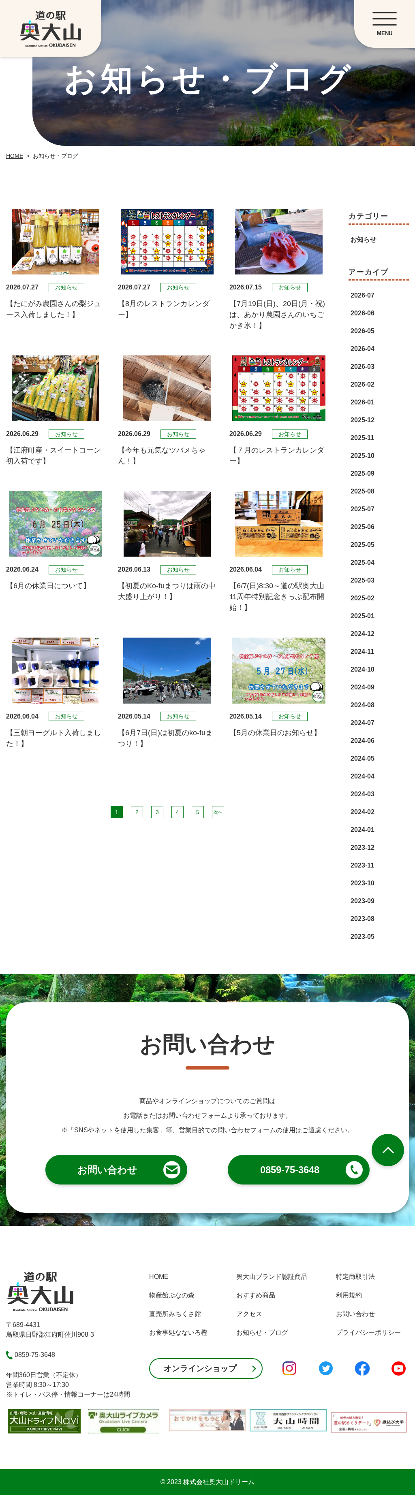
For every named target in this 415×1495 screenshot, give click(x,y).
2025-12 (362, 420)
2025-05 (362, 544)
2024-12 (362, 633)
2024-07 (362, 722)
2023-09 (362, 900)
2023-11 (362, 865)
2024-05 (362, 758)
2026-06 (362, 313)
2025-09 (362, 473)
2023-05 (362, 936)
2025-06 (362, 526)
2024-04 (362, 776)
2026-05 (362, 330)
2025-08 (362, 491)
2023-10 (362, 883)
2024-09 (362, 687)
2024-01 (362, 829)
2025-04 (362, 562)
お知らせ (363, 239)
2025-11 (362, 437)
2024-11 (362, 651)
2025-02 (362, 598)
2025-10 (362, 455)
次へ (218, 811)
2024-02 (362, 811)
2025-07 (362, 509)
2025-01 (362, 615)
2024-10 (362, 669)
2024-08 (362, 705)
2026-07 (362, 295)
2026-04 (362, 348)
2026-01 (362, 402)
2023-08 (362, 918)
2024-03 (362, 794)
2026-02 (362, 384)
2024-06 (362, 740)
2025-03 (362, 580)
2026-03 (362, 366)
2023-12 (362, 847)
